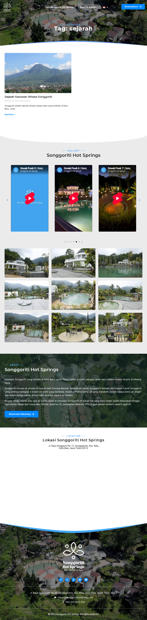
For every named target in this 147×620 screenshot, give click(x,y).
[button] (7, 200)
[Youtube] (86, 580)
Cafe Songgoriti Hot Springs (60, 7)
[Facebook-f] (61, 580)
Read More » (10, 114)
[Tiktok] (73, 580)
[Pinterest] (80, 580)
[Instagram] (67, 580)
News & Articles (88, 7)
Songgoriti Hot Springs (67, 614)
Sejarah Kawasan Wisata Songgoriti (28, 96)
